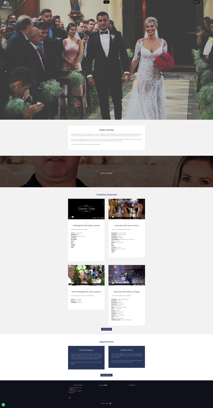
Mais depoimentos (106, 375)
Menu (197, 2)
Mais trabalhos (106, 329)
